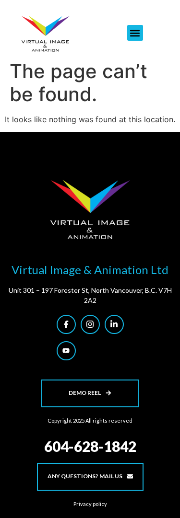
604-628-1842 (90, 446)
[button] (135, 33)
